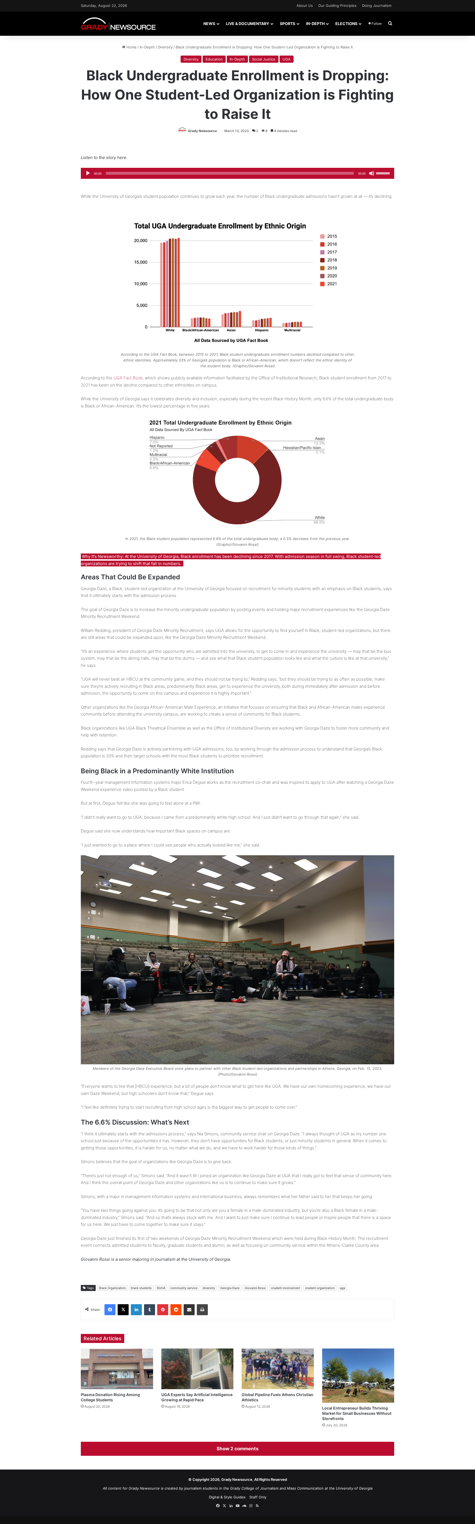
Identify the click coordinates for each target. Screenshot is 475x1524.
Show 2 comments (237, 1448)
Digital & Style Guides (227, 1497)
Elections (346, 23)
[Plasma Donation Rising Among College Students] (117, 1368)
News (209, 23)
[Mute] (371, 173)
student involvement (285, 1288)
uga (342, 1288)
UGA (287, 59)
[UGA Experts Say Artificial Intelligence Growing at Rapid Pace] (197, 1368)
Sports (287, 23)
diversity (209, 1288)
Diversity (165, 47)
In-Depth (315, 23)
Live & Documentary (247, 23)
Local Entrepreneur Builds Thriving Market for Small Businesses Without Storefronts (356, 1413)
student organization (320, 1288)
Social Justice (263, 59)
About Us (305, 5)
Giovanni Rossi (255, 1288)
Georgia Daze (229, 1288)
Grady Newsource (202, 131)
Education (214, 59)
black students (141, 1288)
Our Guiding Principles (337, 5)
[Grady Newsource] (118, 23)
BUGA (161, 1288)
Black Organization (112, 1288)
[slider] (383, 173)
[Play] (88, 173)
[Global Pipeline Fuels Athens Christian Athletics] (278, 1368)
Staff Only (257, 1497)
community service (183, 1288)
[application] (237, 173)
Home (131, 47)
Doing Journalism (376, 5)
